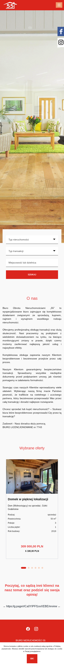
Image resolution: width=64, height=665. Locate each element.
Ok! (32, 658)
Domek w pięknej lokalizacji (28, 499)
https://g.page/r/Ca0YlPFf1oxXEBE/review (31, 606)
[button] (23, 568)
